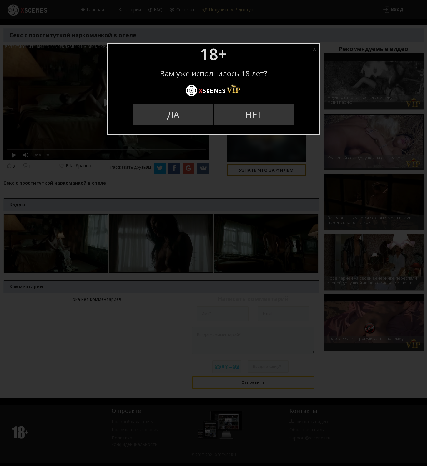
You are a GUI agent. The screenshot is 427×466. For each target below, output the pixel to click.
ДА (173, 114)
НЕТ (254, 114)
